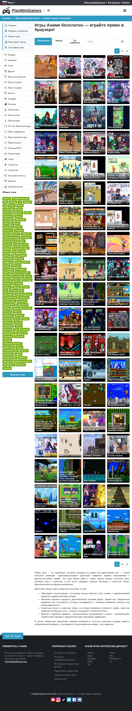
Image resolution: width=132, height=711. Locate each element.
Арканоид (20, 294)
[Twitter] (68, 699)
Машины (27, 202)
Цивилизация (9, 304)
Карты (6, 255)
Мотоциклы (20, 269)
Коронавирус (9, 333)
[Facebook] (74, 699)
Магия (20, 205)
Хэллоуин (22, 301)
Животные (18, 213)
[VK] (79, 699)
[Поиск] (122, 41)
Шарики (7, 248)
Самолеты (8, 230)
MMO (90, 661)
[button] (49, 10)
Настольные (13, 115)
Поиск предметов (16, 132)
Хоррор (7, 234)
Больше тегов (18, 374)
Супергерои (18, 276)
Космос (19, 216)
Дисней (17, 287)
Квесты (11, 93)
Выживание (8, 227)
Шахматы (8, 322)
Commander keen (11, 350)
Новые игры (14, 36)
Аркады (11, 55)
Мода (19, 209)
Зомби (18, 227)
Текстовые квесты (16, 175)
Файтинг (11, 181)
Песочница (26, 280)
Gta (21, 290)
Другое (11, 71)
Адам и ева (21, 333)
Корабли (7, 276)
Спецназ (16, 280)
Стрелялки (12, 170)
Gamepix (15, 223)
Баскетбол (27, 308)
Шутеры (24, 350)
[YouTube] (52, 699)
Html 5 (90, 653)
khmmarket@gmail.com (16, 661)
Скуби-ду (24, 329)
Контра (18, 262)
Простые (7, 312)
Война (27, 213)
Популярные (43, 40)
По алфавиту (75, 41)
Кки (5, 365)
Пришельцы (8, 259)
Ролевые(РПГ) (14, 148)
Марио (23, 255)
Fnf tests (7, 368)
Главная (12, 25)
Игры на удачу (14, 88)
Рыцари (19, 259)
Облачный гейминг (20, 248)
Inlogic (16, 244)
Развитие (19, 230)
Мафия (18, 354)
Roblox (14, 255)
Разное (11, 205)
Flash (112, 653)
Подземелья (22, 304)
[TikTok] (63, 699)
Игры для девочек (16, 77)
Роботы (16, 234)
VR (88, 664)
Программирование (11, 319)
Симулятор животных (12, 343)
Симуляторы (13, 153)
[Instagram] (58, 699)
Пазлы (19, 347)
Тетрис (25, 287)
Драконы (19, 315)
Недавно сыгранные (18, 31)
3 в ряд (21, 251)
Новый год (8, 361)
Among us (16, 266)
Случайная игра (16, 47)
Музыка (7, 198)
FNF (5, 202)
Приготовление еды (17, 137)
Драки (21, 241)
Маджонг (7, 287)
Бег (14, 251)
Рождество (8, 262)
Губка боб (19, 336)
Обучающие (13, 120)
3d (20, 202)
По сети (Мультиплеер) (18, 126)
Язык (11, 2)
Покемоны (8, 283)
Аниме (6, 223)
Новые (59, 40)
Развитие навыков (20, 198)
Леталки (11, 104)
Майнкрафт (20, 220)
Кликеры (11, 99)
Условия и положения (64, 653)
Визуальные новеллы (20, 273)
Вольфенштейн (10, 358)
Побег (6, 273)
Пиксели (18, 322)
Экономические (15, 187)
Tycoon (18, 326)
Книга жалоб (60, 679)
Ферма (6, 266)
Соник (25, 244)
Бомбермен (8, 315)
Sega (89, 656)
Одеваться (8, 216)
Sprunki (13, 202)
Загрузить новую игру (65, 675)
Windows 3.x (116, 658)
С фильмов (8, 326)
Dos (111, 656)
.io (111, 661)
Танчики (18, 283)
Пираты (17, 312)
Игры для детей (10, 241)
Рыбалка (21, 365)
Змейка (6, 308)
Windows (91, 658)
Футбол (7, 251)
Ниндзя (6, 280)
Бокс (16, 329)
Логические (13, 110)
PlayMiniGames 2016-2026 (44, 694)
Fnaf (5, 290)
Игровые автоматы (23, 361)
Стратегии (12, 165)
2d (5, 205)
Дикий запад (9, 347)
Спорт (10, 159)
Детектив (7, 329)
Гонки (10, 65)
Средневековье (10, 297)
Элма (29, 294)
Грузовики (8, 336)
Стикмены (26, 237)
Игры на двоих (14, 82)
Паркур (25, 319)
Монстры (7, 244)
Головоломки (9, 209)
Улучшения (8, 220)
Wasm (11, 365)
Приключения (14, 142)
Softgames (26, 234)
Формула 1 (8, 354)
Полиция (16, 308)
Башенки (11, 60)
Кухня (28, 276)
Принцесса (23, 297)
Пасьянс (13, 290)
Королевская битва (11, 237)
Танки (26, 262)
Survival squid (9, 301)
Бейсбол (22, 358)
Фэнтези (7, 213)
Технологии (8, 269)
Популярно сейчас (17, 42)
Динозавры (8, 294)
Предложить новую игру (66, 671)
